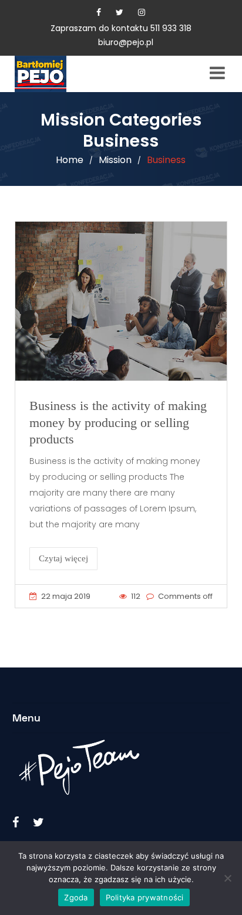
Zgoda (76, 897)
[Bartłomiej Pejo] (59, 74)
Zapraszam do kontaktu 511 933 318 (121, 28)
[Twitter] (119, 12)
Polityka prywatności (145, 897)
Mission (115, 160)
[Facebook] (98, 12)
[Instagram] (141, 12)
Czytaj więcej (63, 558)
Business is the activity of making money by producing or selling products (118, 422)
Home (69, 160)
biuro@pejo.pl (125, 42)
